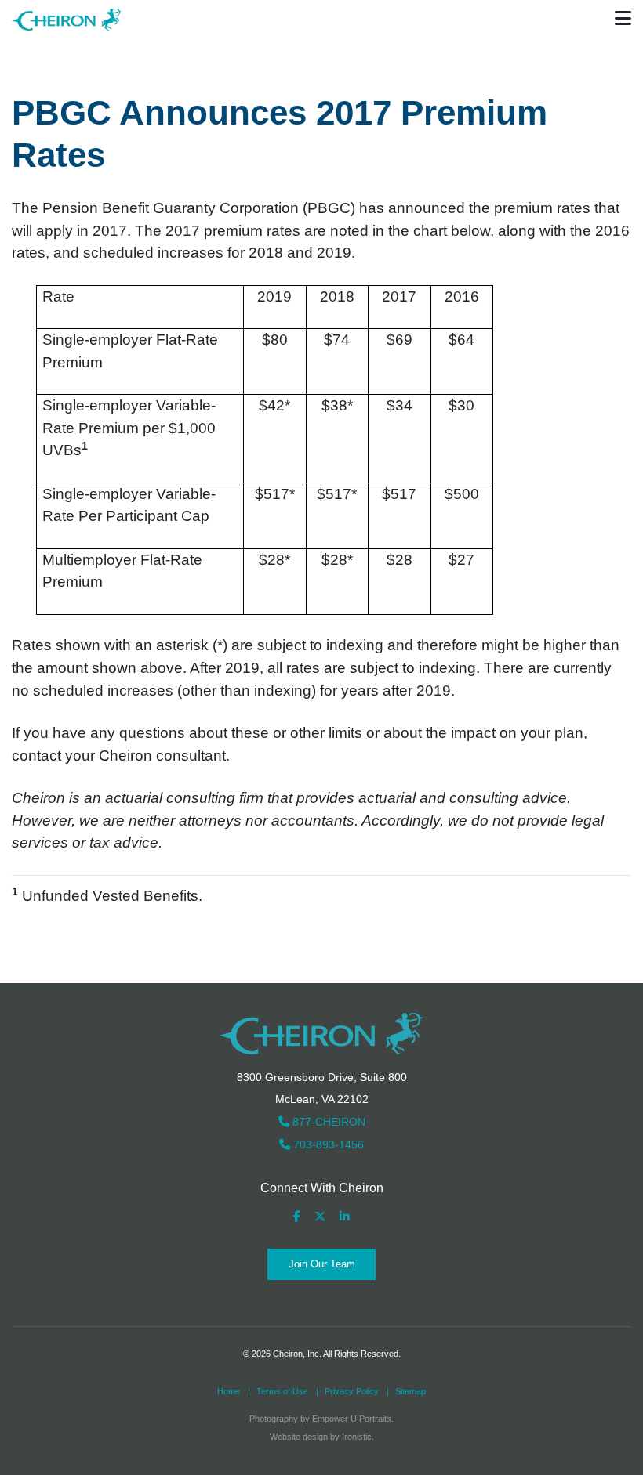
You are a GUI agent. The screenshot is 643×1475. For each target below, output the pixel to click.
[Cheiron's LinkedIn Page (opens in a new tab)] (345, 1217)
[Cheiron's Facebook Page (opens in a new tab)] (296, 1217)
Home (228, 1391)
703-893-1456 (327, 1144)
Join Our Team (322, 1264)
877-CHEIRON (327, 1121)
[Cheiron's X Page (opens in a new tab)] (319, 1217)
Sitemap (410, 1391)
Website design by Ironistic (321, 1436)
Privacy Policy (352, 1391)
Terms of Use (282, 1391)
